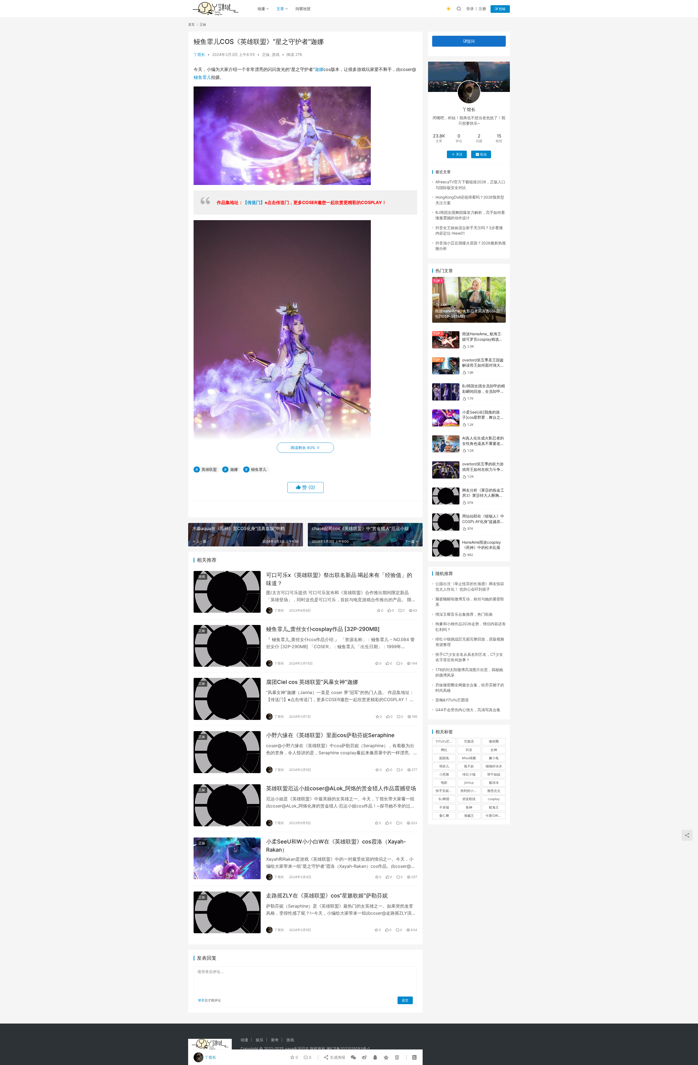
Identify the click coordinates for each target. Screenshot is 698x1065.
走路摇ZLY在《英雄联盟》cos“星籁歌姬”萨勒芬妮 (327, 895)
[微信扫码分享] (353, 1057)
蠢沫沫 (494, 782)
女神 (494, 750)
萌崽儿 (444, 766)
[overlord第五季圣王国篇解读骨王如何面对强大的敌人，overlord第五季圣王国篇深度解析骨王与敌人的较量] (445, 366)
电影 (444, 782)
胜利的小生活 (470, 791)
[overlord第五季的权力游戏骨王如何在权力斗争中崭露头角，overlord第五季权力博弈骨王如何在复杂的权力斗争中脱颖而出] (445, 469)
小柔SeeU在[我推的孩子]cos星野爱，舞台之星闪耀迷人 (483, 417)
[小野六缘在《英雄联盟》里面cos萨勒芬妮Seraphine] (227, 752)
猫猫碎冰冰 (494, 766)
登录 (470, 8)
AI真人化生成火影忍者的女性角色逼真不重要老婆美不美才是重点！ (483, 443)
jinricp (469, 782)
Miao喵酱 (469, 758)
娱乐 (259, 1039)
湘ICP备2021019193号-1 (348, 1048)
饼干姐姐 (493, 774)
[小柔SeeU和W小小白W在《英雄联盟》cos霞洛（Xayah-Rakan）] (227, 858)
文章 (280, 8)
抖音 (469, 750)
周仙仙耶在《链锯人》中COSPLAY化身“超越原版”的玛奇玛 (484, 521)
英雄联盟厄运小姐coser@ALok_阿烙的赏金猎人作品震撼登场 (341, 788)
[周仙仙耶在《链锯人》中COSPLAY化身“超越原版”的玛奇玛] (445, 522)
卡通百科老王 (495, 815)
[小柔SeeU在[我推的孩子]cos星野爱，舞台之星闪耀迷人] (445, 418)
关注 (459, 154)
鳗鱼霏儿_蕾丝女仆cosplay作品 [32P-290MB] (323, 629)
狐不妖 (469, 766)
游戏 (275, 54)
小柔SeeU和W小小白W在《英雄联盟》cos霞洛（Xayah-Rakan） (336, 845)
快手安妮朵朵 (445, 791)
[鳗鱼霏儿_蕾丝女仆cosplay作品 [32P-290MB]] (227, 646)
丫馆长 (199, 54)
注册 (482, 8)
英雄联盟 (209, 469)
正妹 (266, 54)
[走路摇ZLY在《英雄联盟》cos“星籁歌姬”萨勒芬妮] (227, 913)
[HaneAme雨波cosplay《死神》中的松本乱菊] (445, 548)
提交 (405, 1000)
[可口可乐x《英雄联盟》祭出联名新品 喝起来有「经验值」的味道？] (227, 592)
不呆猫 (444, 807)
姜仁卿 (444, 815)
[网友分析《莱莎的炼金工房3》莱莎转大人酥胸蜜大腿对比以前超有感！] (445, 496)
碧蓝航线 (469, 799)
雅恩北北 (493, 791)
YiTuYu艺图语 (446, 741)
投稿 (502, 9)
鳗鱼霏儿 (202, 77)
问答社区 (303, 8)
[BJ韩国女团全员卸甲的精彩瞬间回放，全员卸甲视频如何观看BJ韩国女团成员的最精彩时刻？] (445, 391)
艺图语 (469, 741)
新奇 (275, 1039)
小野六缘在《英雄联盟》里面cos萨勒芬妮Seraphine (330, 735)
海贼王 (469, 815)
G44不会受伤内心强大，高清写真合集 (467, 709)
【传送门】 (254, 202)
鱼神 (469, 807)
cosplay (494, 799)
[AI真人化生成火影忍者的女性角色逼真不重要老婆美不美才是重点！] (445, 444)
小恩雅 (444, 774)
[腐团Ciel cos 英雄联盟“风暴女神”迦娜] (227, 699)
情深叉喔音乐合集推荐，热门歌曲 (464, 614)
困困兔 (444, 758)
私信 (483, 154)
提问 (471, 41)
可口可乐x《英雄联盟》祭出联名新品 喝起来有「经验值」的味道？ (339, 579)
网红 (444, 750)
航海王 (494, 807)
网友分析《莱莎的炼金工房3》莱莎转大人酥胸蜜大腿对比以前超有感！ (483, 495)
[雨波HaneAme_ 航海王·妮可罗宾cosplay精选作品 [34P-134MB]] (445, 339)
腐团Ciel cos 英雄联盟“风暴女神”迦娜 (312, 682)
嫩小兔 (494, 758)
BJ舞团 (444, 799)
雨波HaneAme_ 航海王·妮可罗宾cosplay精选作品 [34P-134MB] (482, 339)
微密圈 (494, 741)
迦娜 (319, 69)
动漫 (261, 8)
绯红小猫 (469, 774)
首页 (191, 24)
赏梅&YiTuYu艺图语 (452, 700)
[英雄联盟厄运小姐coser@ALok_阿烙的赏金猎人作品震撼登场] (227, 805)
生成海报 (337, 1057)
